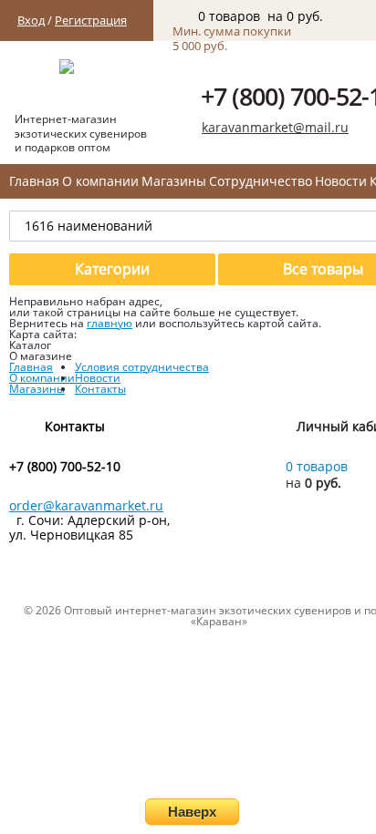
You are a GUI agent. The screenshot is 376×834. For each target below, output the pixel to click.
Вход (31, 20)
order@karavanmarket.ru (86, 505)
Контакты (100, 388)
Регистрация (91, 20)
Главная (34, 181)
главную (109, 323)
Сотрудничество (260, 181)
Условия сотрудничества (142, 367)
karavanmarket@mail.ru (275, 127)
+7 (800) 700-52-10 (64, 466)
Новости (341, 181)
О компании (100, 181)
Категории (112, 269)
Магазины (173, 181)
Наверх (192, 811)
